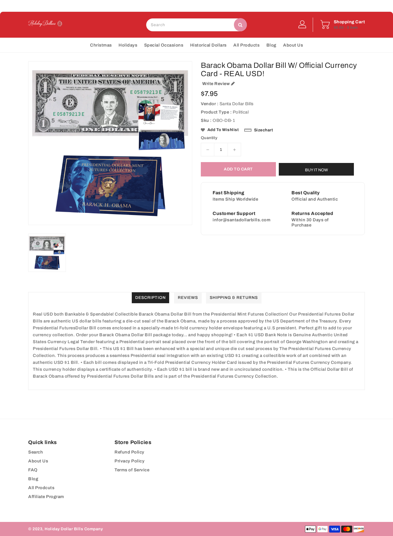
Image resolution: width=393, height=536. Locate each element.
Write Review (216, 83)
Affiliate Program (46, 496)
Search (35, 452)
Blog (33, 479)
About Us (38, 461)
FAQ (33, 470)
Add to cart (238, 169)
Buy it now (316, 170)
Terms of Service (132, 470)
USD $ (184, 5)
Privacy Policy (129, 461)
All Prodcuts (41, 487)
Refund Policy (129, 452)
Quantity (209, 138)
